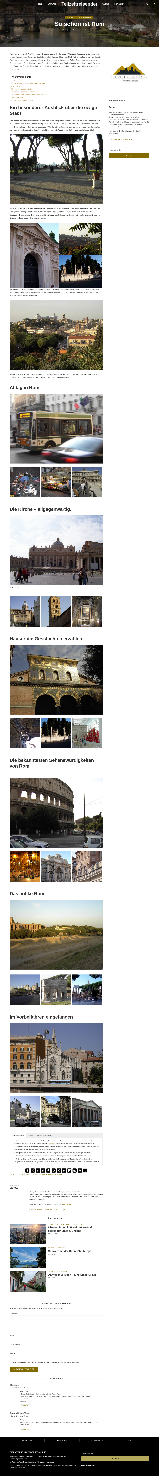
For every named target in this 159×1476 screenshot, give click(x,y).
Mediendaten (97, 1440)
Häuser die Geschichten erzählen (23, 92)
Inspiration (119, 4)
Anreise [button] (30, 1135)
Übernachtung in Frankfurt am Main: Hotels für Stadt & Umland (71, 1229)
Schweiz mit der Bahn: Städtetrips (69, 1251)
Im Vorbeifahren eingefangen (22, 100)
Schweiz (51, 1248)
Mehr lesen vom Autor (121, 140)
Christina (14, 1385)
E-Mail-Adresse (15, 1344)
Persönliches (66, 1204)
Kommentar (14, 1314)
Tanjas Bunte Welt (19, 1413)
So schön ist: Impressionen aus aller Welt (48, 1174)
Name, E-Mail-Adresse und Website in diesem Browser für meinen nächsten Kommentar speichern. (45, 1362)
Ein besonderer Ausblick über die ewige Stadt (28, 83)
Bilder (13, 1174)
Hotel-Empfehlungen (62, 1224)
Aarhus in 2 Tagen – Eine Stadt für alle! (72, 1274)
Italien (70, 17)
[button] (27, 1170)
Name (12, 1335)
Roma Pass (52, 1143)
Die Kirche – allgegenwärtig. (21, 89)
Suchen (129, 155)
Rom (27, 1174)
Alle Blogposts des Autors (42, 1209)
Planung (105, 4)
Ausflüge (52, 4)
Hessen (50, 1224)
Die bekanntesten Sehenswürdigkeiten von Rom (29, 95)
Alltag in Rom (16, 86)
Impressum (27, 1440)
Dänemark (51, 1271)
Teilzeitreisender (79, 4)
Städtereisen (85, 17)
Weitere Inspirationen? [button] (44, 1135)
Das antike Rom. (17, 97)
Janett (71, 30)
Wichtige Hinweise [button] (18, 1135)
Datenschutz (62, 1440)
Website (12, 1353)
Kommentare (100, 30)
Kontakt (132, 1440)
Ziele (40, 4)
